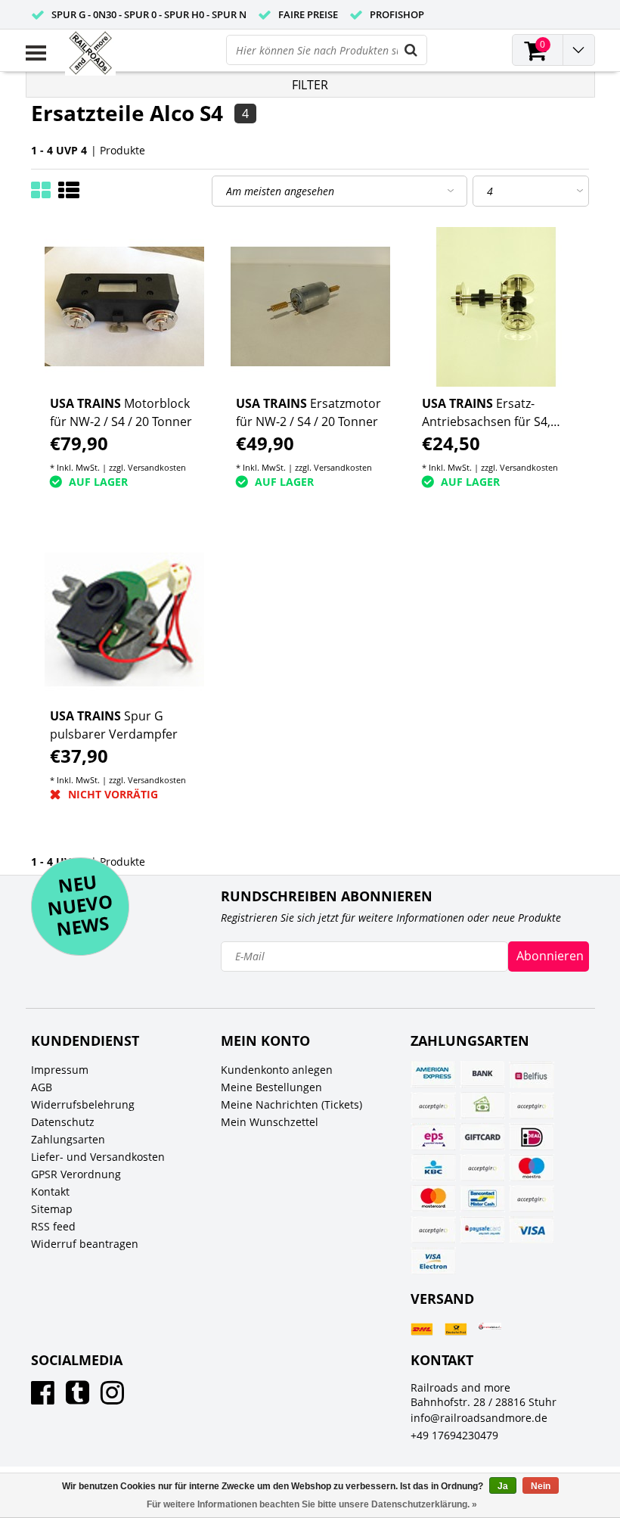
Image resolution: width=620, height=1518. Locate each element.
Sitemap (52, 1209)
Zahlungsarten (68, 1139)
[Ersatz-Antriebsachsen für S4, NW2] (496, 307)
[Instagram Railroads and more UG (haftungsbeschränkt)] (112, 1398)
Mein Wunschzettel (269, 1122)
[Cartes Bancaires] (433, 1105)
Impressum (59, 1069)
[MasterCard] (433, 1198)
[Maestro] (531, 1167)
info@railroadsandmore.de (479, 1418)
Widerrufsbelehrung (83, 1104)
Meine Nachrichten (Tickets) (291, 1104)
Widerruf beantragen (84, 1243)
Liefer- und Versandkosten (98, 1156)
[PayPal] (531, 1198)
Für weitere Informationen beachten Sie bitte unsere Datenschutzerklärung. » (312, 1504)
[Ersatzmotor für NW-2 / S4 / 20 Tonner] (310, 307)
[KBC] (433, 1167)
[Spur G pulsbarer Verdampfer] (124, 619)
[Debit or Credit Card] (531, 1105)
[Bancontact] (482, 1198)
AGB (41, 1087)
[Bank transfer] (482, 1074)
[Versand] (422, 1329)
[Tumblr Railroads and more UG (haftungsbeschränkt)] (77, 1398)
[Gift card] (482, 1136)
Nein (540, 1486)
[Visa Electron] (433, 1260)
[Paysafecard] (482, 1229)
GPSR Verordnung (76, 1174)
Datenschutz (63, 1122)
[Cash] (482, 1105)
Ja (503, 1486)
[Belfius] (531, 1074)
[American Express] (433, 1074)
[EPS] (433, 1136)
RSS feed (53, 1226)
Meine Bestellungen (271, 1087)
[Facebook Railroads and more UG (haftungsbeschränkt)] (42, 1398)
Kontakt (50, 1191)
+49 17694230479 (454, 1435)
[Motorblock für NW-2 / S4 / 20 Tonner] (124, 307)
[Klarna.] (482, 1167)
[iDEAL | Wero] (531, 1136)
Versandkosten (157, 467)
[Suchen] (411, 50)
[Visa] (531, 1229)
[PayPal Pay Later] (433, 1229)
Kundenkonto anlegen (277, 1069)
